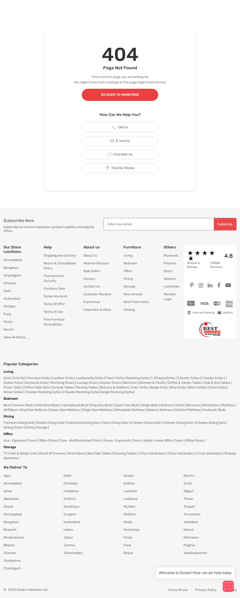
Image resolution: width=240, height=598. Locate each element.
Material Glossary (96, 263)
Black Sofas (197, 387)
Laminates (170, 286)
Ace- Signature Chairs (20, 441)
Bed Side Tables (99, 453)
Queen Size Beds (126, 405)
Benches (130, 383)
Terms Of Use (178, 590)
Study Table (12, 387)
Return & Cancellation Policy (60, 265)
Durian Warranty (56, 296)
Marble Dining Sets (50, 423)
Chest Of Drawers (52, 453)
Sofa (7, 378)
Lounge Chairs (87, 383)
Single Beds (149, 405)
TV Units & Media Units (20, 453)
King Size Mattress (33, 410)
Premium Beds (22, 405)
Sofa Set (19, 378)
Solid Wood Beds (47, 405)
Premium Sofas (39, 378)
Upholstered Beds (75, 405)
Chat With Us (122, 154)
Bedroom (130, 263)
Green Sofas (217, 387)
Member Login (170, 296)
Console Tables (63, 387)
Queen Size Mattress (64, 410)
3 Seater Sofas (188, 378)
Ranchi (9, 330)
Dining (128, 279)
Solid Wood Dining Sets (83, 423)
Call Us (123, 127)
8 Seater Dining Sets (210, 423)
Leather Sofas (63, 378)
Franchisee (91, 302)
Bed (6, 405)
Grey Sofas (139, 387)
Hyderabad (12, 299)
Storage (129, 286)
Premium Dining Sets (19, 423)
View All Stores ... (16, 337)
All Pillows (11, 410)
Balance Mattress (160, 410)
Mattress (228, 405)
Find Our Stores (123, 168)
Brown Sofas (13, 392)
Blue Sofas (178, 387)
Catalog (129, 310)
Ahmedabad (13, 260)
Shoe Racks (76, 453)
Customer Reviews (97, 294)
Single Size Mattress (97, 410)
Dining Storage (36, 427)
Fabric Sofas (114, 378)
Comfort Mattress (188, 410)
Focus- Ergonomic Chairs (122, 441)
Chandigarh (12, 275)
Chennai (10, 283)
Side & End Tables (217, 383)
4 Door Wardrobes (209, 453)
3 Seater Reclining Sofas (43, 392)
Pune (7, 314)
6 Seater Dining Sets (178, 423)
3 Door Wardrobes (180, 453)
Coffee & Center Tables (185, 383)
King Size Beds (101, 405)
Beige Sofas (159, 387)
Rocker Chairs (110, 383)
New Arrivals (133, 294)
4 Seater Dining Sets (145, 423)
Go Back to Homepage (120, 95)
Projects (170, 263)
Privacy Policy (206, 590)
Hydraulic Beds (214, 410)
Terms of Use (53, 312)
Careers (89, 279)
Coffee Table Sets (36, 387)
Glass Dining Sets (115, 423)
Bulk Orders (91, 271)
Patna (8, 322)
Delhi (7, 291)
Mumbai (9, 306)
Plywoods (170, 256)
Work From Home (136, 302)
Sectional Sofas (37, 383)
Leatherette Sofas (89, 378)
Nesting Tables (87, 387)
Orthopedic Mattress (129, 410)
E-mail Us (123, 141)
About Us (90, 256)
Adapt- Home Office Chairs (163, 441)
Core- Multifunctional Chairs (80, 441)
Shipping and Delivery (60, 256)
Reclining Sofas (137, 378)
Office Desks (194, 441)
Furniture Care (54, 289)
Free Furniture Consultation (54, 321)
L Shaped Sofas (163, 378)
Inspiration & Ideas (97, 310)
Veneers (170, 279)
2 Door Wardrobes (152, 453)
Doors (168, 271)
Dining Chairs (13, 427)
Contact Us (91, 286)
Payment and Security (54, 278)
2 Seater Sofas (212, 378)
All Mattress (210, 405)
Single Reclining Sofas (117, 392)
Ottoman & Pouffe (152, 383)
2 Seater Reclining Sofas (81, 392)
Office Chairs (48, 441)
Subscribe (225, 224)
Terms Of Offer (54, 304)
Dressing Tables (124, 453)
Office (128, 271)
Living (128, 256)
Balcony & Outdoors (114, 387)
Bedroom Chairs (172, 405)
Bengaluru (11, 268)
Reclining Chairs (63, 383)
